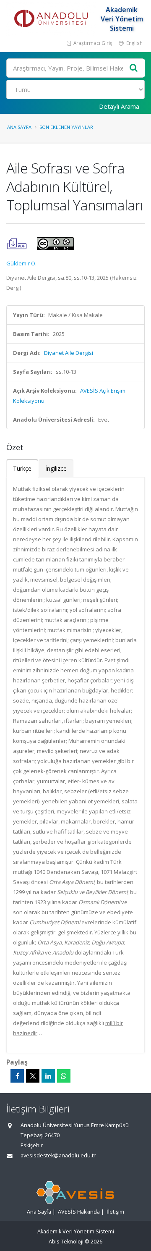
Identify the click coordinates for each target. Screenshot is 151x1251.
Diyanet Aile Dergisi (68, 353)
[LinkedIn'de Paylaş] (48, 1076)
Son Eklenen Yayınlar (66, 127)
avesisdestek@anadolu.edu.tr (58, 1155)
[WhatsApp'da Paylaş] (63, 1076)
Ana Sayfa (19, 127)
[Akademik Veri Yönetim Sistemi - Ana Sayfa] (52, 19)
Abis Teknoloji (66, 1241)
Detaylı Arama (119, 106)
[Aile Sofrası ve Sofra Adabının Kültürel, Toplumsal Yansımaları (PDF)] (17, 243)
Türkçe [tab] (22, 468)
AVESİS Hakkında (79, 1211)
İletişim (115, 1211)
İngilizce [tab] (56, 468)
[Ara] (134, 68)
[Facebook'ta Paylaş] (17, 1076)
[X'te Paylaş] (32, 1076)
